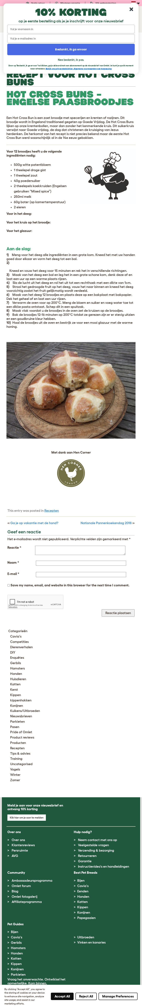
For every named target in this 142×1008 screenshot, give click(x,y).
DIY (12, 652)
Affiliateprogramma (27, 902)
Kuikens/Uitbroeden (25, 711)
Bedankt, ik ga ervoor (71, 49)
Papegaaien (86, 918)
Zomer (15, 780)
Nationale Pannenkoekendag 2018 (106, 523)
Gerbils (15, 663)
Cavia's (15, 636)
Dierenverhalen (21, 647)
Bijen (80, 880)
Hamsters (17, 668)
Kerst (14, 689)
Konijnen (16, 706)
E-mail (13, 574)
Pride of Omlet (21, 732)
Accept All (62, 996)
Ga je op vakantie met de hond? (34, 523)
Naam (13, 562)
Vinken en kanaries (91, 942)
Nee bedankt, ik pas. (71, 59)
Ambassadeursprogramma (32, 880)
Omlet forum (21, 886)
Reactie (14, 547)
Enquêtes (17, 658)
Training (16, 759)
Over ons (18, 840)
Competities (19, 642)
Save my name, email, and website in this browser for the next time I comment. (70, 585)
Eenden (82, 891)
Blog (15, 891)
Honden (16, 674)
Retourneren (87, 856)
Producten (18, 743)
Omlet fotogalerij (24, 896)
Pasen (14, 727)
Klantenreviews (23, 845)
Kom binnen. (37, 983)
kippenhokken (20, 700)
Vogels (15, 769)
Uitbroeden (85, 937)
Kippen (15, 695)
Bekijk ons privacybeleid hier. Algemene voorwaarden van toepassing (79, 68)
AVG (15, 856)
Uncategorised (21, 764)
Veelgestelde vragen (93, 845)
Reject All (86, 996)
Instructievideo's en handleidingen (103, 866)
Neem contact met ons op (97, 840)
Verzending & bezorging (96, 850)
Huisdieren (18, 679)
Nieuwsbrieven (21, 716)
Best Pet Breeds (85, 872)
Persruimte (20, 850)
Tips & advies (20, 753)
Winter (15, 775)
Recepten (51, 510)
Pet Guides (15, 924)
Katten (15, 684)
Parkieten (17, 721)
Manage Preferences (118, 996)
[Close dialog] (131, 9)
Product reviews (22, 737)
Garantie (85, 861)
